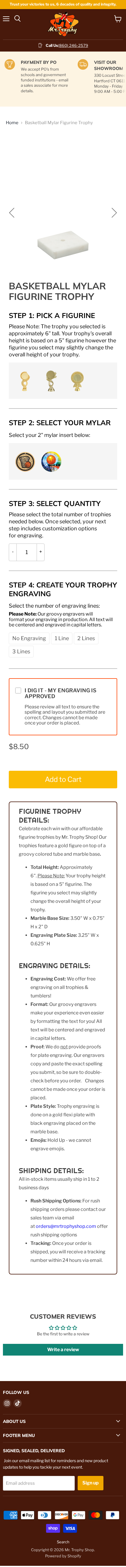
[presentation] (63, 340)
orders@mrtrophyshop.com (66, 1226)
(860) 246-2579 (73, 45)
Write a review (63, 1349)
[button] (24, 380)
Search (63, 1541)
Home (12, 122)
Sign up (90, 1483)
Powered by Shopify (63, 1556)
